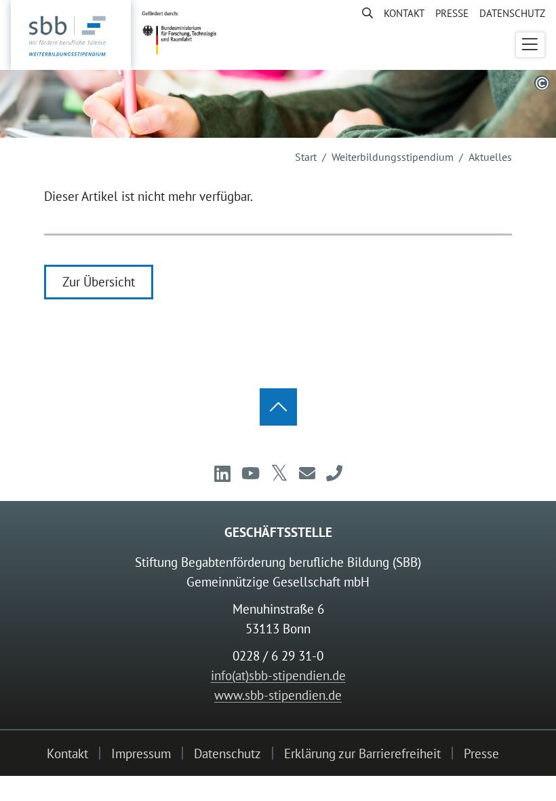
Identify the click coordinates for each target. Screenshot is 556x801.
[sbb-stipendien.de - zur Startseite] (71, 36)
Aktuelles (490, 157)
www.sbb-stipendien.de (278, 694)
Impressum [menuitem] (141, 753)
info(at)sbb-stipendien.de (278, 675)
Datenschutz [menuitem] (512, 13)
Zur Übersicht (98, 281)
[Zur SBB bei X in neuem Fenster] (279, 474)
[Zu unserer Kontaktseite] (334, 473)
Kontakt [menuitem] (404, 13)
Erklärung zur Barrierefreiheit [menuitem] (362, 753)
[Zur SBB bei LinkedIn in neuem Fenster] (222, 474)
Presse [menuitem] (452, 13)
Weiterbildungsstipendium (393, 157)
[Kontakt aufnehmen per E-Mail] (307, 473)
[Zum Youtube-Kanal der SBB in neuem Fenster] (250, 473)
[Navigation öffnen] (530, 45)
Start (306, 157)
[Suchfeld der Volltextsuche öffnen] (362, 13)
